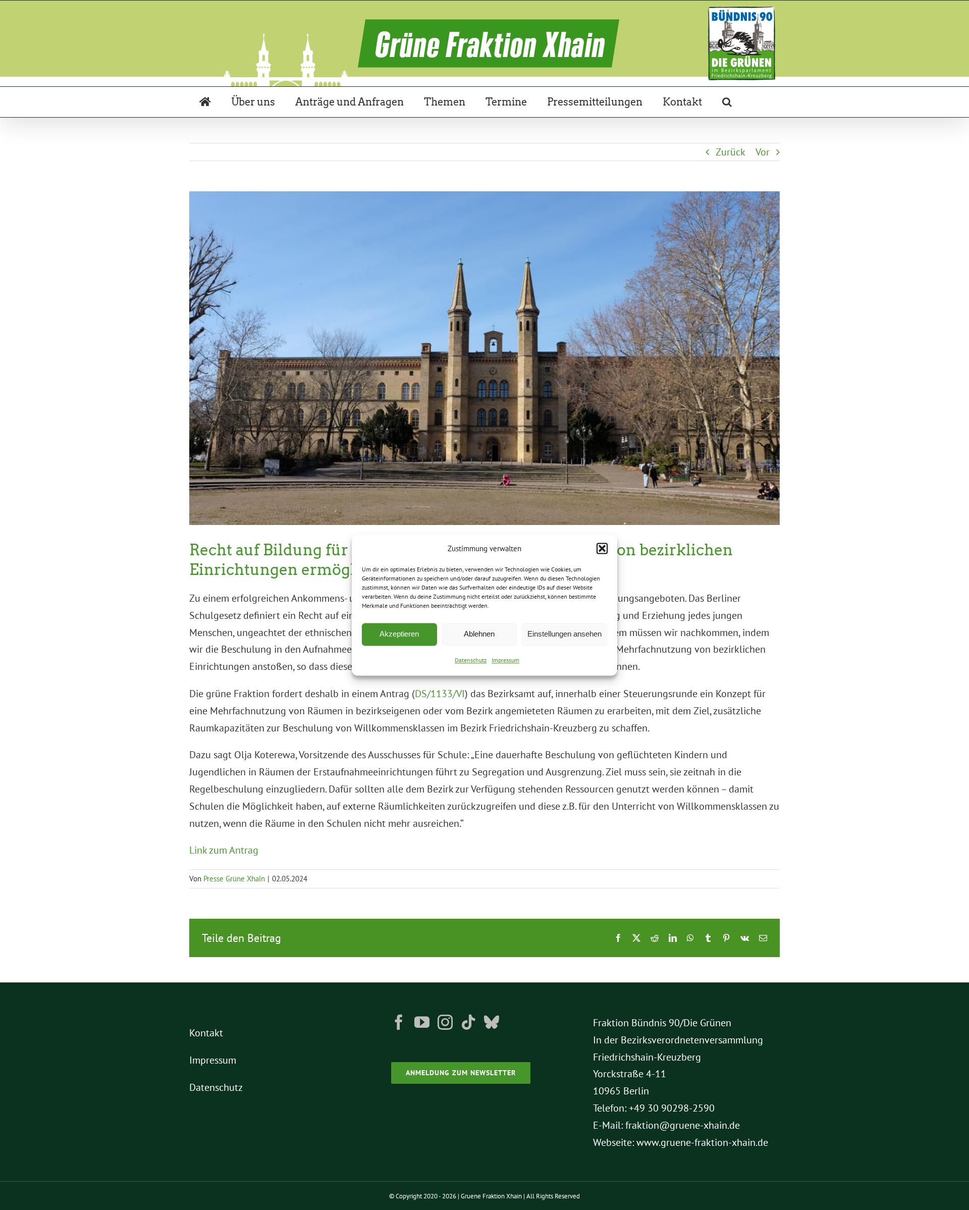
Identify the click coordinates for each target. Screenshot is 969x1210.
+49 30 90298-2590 (672, 1108)
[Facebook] (398, 1022)
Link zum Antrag (223, 850)
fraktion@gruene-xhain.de (682, 1125)
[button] (602, 549)
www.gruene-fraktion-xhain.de (702, 1142)
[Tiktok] (468, 1022)
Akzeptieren (399, 634)
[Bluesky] (491, 1022)
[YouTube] (421, 1022)
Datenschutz (471, 660)
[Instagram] (445, 1022)
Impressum (505, 660)
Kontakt (206, 1032)
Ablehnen (479, 634)
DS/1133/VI (440, 693)
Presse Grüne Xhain (234, 878)
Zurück (730, 152)
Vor (763, 152)
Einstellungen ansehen (564, 634)
